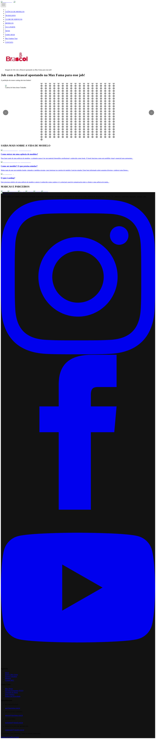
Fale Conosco (9, 694)
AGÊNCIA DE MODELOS (14, 12)
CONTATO (9, 42)
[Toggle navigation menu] (3, 5)
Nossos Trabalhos (11, 676)
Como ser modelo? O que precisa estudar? (19, 166)
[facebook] (78, 509)
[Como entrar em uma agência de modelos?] (16, 150)
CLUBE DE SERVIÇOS (13, 19)
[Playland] (22, 191)
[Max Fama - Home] (7, 2)
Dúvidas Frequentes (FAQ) (14, 690)
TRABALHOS (10, 15)
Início (7, 673)
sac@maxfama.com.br (12, 708)
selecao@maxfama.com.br (14, 715)
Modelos (8, 678)
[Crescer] (4, 191)
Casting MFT (9, 680)
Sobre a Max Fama (11, 674)
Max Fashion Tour (11, 38)
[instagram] (78, 354)
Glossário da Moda (11, 692)
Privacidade (15, 737)
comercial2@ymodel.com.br (14, 730)
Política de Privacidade (12, 696)
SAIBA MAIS (10, 35)
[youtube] (78, 664)
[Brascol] (44, 191)
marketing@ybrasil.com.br (14, 723)
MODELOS (9, 23)
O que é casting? (8, 178)
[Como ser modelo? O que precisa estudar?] (16, 162)
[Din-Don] (37, 191)
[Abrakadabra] (13, 191)
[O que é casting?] (7, 174)
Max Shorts (9, 689)
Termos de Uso (6, 737)
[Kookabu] (30, 191)
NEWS (7, 31)
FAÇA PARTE (10, 27)
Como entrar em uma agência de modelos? (19, 154)
